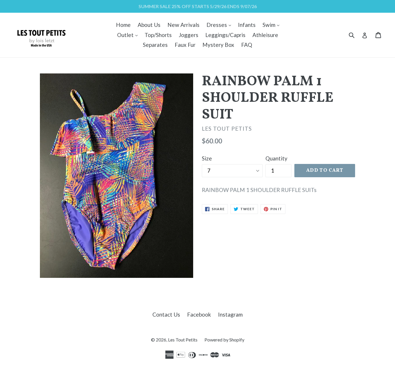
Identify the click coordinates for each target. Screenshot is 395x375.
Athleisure (265, 35)
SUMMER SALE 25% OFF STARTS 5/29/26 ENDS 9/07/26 (198, 6)
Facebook (199, 314)
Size (207, 158)
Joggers (188, 35)
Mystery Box (218, 44)
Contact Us (166, 314)
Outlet (129, 34)
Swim (272, 24)
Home (123, 24)
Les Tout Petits (183, 339)
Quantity (276, 158)
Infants (247, 24)
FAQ (246, 44)
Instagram (230, 314)
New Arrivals (183, 24)
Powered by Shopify (224, 339)
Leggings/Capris (225, 35)
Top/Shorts (158, 35)
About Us (149, 24)
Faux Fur (185, 44)
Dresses (220, 24)
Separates (155, 44)
